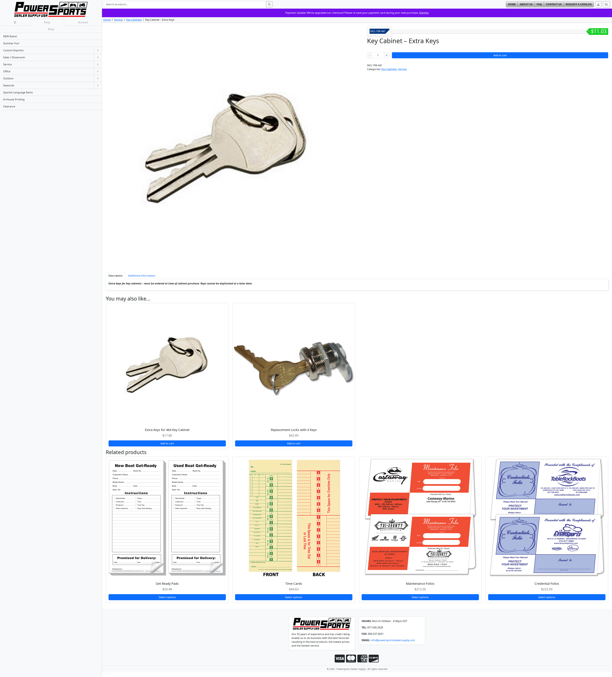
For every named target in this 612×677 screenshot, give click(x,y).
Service (118, 20)
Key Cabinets (134, 20)
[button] (598, 4)
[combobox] (185, 4)
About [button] (526, 4)
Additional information (141, 275)
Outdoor (8, 78)
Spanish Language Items (18, 92)
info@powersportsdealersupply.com (393, 640)
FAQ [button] (539, 4)
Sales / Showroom (14, 57)
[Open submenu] (98, 50)
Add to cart (500, 55)
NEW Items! (10, 36)
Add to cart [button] (167, 443)
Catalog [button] (579, 4)
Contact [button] (554, 4)
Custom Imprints (13, 50)
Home (107, 20)
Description (116, 275)
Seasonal (8, 85)
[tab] (115, 275)
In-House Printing (14, 99)
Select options (167, 597)
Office (6, 71)
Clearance (9, 106)
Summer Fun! (11, 43)
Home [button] (512, 4)
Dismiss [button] (424, 12)
